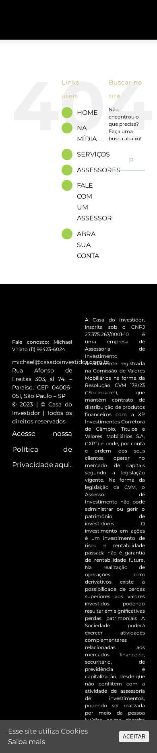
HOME (87, 112)
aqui (62, 465)
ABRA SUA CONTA (88, 245)
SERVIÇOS (93, 154)
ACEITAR (134, 737)
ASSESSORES (98, 170)
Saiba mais (26, 742)
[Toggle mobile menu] (141, 17)
